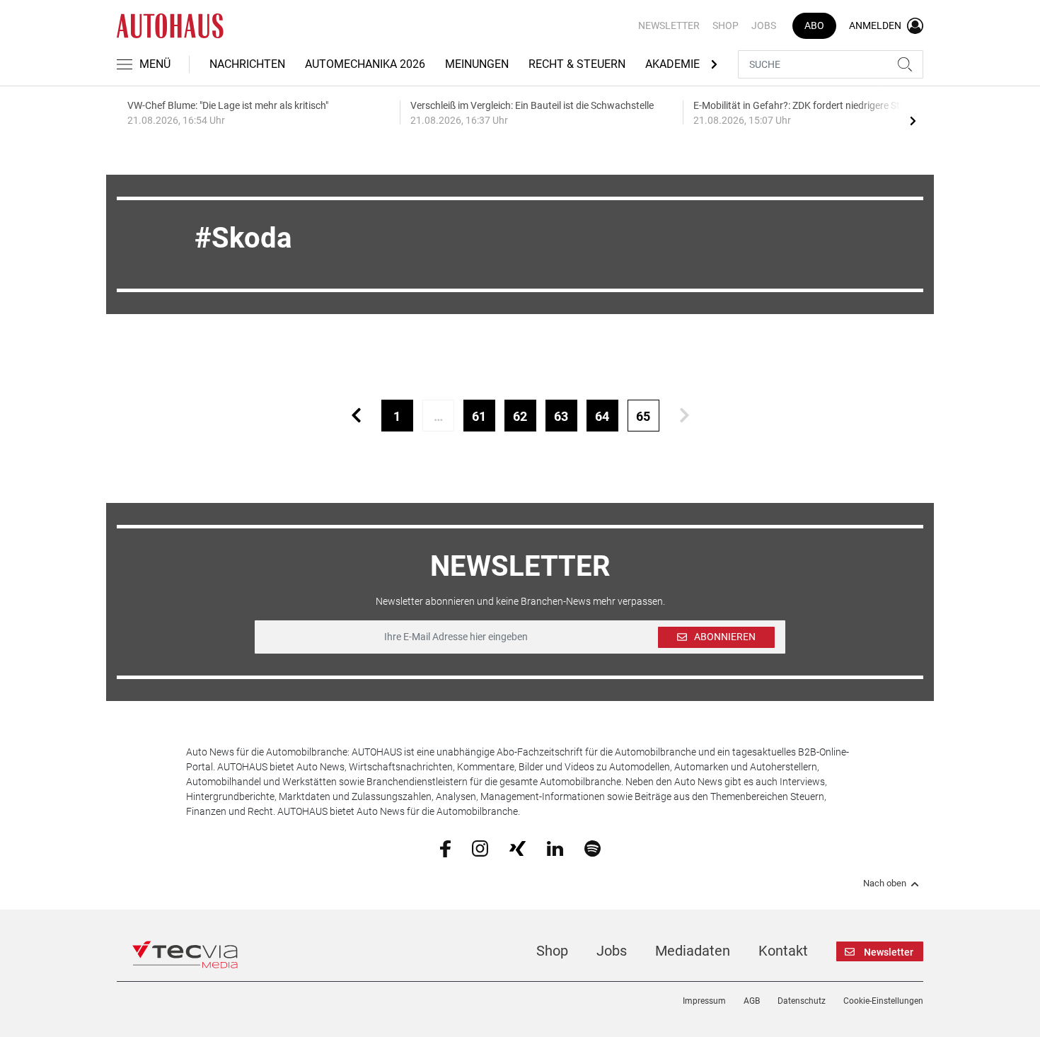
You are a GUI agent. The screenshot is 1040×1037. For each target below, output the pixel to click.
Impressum (704, 1001)
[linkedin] (555, 847)
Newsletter (669, 25)
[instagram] (480, 847)
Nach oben (884, 883)
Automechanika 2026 (365, 64)
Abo (814, 25)
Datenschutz (802, 1001)
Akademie (672, 64)
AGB (752, 1001)
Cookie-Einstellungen (883, 1001)
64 (602, 416)
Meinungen (477, 64)
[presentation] (912, 120)
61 (479, 416)
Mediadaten (692, 950)
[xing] (517, 847)
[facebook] (445, 848)
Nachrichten (247, 64)
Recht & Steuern (576, 64)
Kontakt (783, 950)
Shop (725, 25)
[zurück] (356, 415)
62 (520, 416)
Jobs (763, 25)
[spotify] (592, 847)
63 (561, 416)
